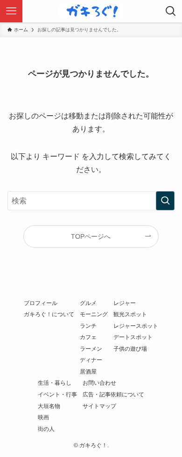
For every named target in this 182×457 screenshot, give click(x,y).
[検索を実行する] (165, 200)
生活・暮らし (54, 383)
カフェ (88, 337)
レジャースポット (135, 326)
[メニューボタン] (11, 11)
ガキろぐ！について (49, 314)
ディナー (91, 360)
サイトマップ (99, 406)
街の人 (46, 429)
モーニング (94, 314)
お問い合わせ (99, 383)
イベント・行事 (57, 394)
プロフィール (40, 303)
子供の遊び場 (130, 349)
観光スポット (130, 314)
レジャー (124, 303)
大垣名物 (49, 406)
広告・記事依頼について (113, 394)
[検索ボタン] (171, 11)
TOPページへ (91, 236)
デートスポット (133, 337)
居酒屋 (88, 371)
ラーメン (91, 349)
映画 (43, 417)
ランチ (88, 326)
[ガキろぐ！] (91, 11)
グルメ (88, 303)
